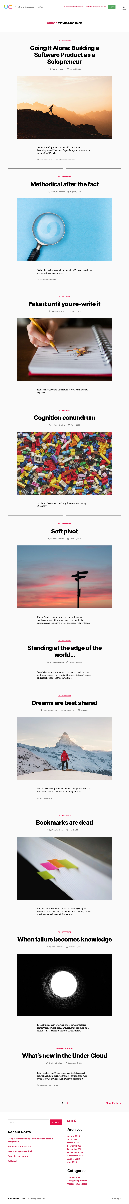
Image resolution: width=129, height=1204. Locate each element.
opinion (55, 160)
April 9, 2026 (75, 425)
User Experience (53, 1085)
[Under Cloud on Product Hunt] (75, 1121)
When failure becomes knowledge (64, 939)
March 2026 (73, 1143)
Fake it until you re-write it (64, 303)
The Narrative (64, 40)
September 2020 (75, 1156)
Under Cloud (19, 1199)
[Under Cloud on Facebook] (72, 1121)
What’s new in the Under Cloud (64, 1055)
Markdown (43, 1085)
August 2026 (73, 1136)
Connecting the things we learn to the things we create (85, 7)
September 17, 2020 (75, 1063)
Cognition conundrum (64, 417)
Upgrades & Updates (64, 1048)
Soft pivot (64, 531)
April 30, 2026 (75, 311)
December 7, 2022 (68, 710)
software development (67, 160)
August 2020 (73, 1159)
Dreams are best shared (64, 702)
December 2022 (75, 1149)
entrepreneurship (46, 160)
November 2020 (75, 1152)
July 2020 (72, 1162)
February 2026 (74, 1146)
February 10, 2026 (75, 662)
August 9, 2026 (75, 192)
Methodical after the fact (64, 184)
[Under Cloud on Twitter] (68, 1121)
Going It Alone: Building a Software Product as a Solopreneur (64, 54)
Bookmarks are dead (64, 822)
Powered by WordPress (36, 1199)
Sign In (111, 7)
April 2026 (72, 1139)
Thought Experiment (77, 1181)
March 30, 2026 (75, 539)
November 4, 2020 (75, 947)
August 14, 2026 (75, 69)
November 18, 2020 (75, 830)
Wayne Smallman (58, 69)
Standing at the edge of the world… (64, 651)
